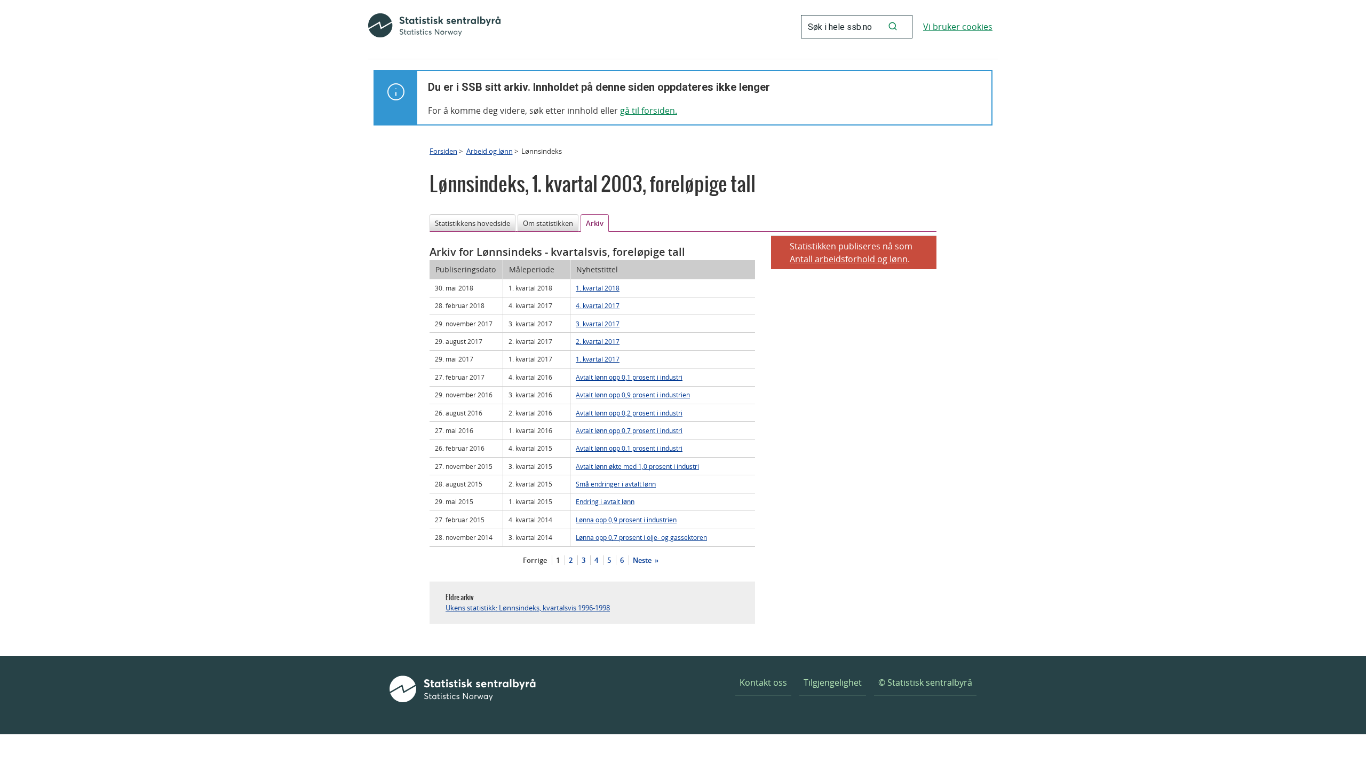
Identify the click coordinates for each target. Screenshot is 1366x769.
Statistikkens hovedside (472, 223)
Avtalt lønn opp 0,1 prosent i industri (629, 377)
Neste (643, 560)
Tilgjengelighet (833, 682)
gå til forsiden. (648, 110)
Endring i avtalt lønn (605, 501)
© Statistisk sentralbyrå (925, 682)
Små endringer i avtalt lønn (616, 484)
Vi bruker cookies (957, 27)
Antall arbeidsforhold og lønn (849, 259)
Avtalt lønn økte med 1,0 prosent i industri (637, 466)
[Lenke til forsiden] (434, 26)
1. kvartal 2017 (598, 359)
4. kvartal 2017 (598, 305)
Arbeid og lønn (489, 151)
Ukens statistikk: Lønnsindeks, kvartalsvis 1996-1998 (528, 608)
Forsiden (443, 151)
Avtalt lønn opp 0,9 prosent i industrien (633, 394)
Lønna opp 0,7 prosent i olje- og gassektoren (641, 537)
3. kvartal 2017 (598, 323)
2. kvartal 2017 (598, 341)
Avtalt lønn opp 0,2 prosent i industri (629, 413)
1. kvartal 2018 (598, 288)
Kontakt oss (763, 682)
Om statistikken (548, 223)
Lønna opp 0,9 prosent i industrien (626, 519)
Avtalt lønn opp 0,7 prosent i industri (629, 430)
